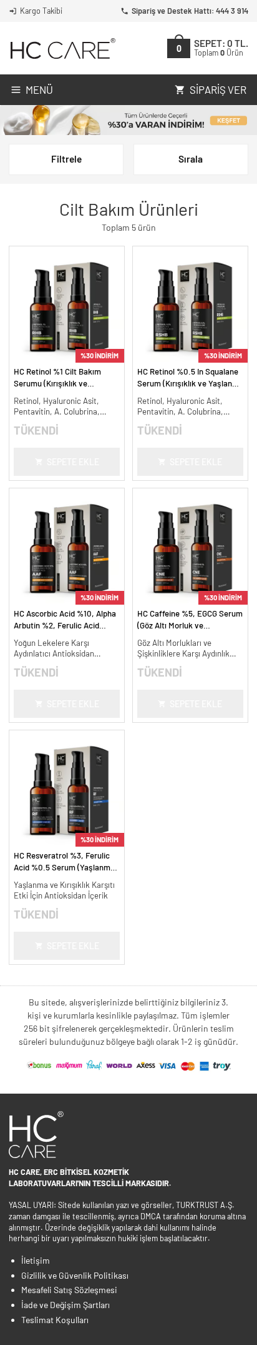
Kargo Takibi (41, 11)
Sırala (190, 158)
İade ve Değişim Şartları (65, 1304)
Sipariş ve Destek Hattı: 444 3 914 (190, 11)
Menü (39, 89)
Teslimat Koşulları (55, 1319)
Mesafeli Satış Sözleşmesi (69, 1289)
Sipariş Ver (218, 89)
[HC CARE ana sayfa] (62, 48)
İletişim (35, 1260)
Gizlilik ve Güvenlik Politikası (74, 1275)
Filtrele (66, 158)
